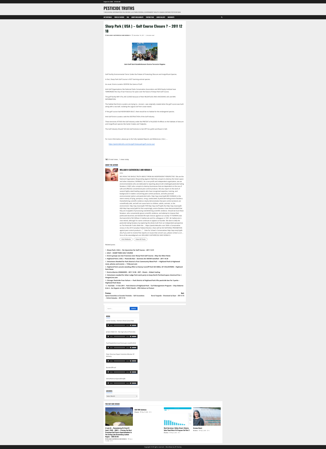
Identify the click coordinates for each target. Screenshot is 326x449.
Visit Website (126, 239)
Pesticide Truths (119, 8)
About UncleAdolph (137, 17)
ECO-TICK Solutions (141, 410)
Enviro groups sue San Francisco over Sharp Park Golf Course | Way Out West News (138, 256)
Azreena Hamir (197, 428)
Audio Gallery (160, 17)
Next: (167, 294)
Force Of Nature (119, 17)
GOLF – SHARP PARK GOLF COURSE (120, 253)
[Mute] (130, 325)
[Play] (108, 325)
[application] (122, 325)
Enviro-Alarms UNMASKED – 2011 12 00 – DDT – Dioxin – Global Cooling (133, 272)
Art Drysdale (108, 17)
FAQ (128, 17)
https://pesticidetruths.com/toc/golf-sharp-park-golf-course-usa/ (132, 144)
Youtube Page (150, 17)
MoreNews (169, 447)
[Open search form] (221, 17)
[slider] (134, 325)
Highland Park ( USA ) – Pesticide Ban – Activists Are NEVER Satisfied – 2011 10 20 (137, 259)
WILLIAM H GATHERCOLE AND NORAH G (118, 35)
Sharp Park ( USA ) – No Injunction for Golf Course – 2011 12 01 (130, 250)
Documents (171, 17)
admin (137, 412)
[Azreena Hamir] (207, 416)
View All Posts (141, 239)
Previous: (124, 295)
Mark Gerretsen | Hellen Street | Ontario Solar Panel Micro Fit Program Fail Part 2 (176, 429)
